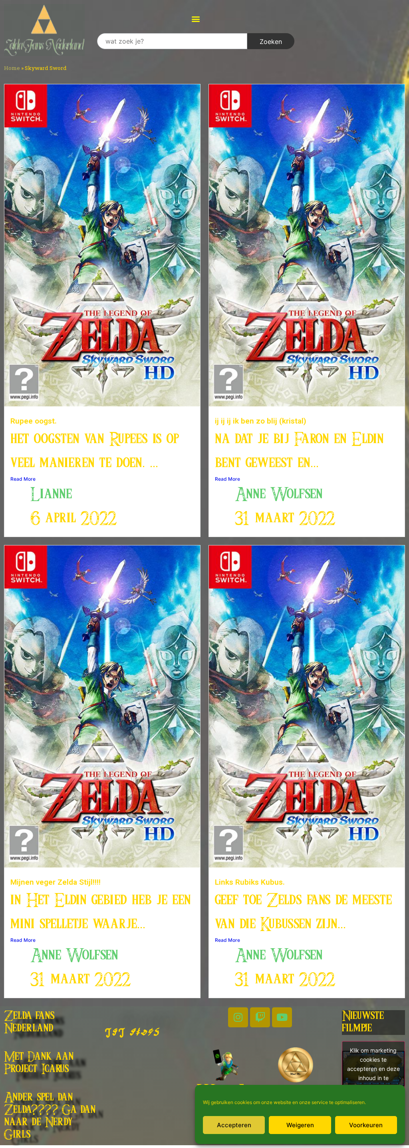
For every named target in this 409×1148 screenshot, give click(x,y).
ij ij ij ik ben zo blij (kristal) (260, 421)
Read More (23, 479)
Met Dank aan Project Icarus (38, 1063)
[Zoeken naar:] (172, 41)
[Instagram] (238, 1017)
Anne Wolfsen (279, 494)
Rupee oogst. (33, 421)
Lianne (51, 494)
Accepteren (234, 1125)
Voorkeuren (366, 1125)
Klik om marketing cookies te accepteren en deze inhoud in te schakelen (373, 1068)
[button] (195, 18)
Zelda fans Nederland (29, 1022)
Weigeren (300, 1125)
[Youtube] (282, 1017)
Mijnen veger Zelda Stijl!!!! (55, 882)
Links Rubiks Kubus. (250, 882)
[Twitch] (260, 1017)
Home (12, 68)
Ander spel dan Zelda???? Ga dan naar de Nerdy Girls (49, 1116)
